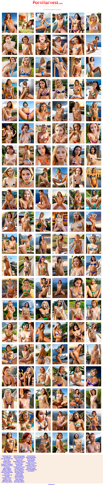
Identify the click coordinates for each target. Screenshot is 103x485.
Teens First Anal (19, 477)
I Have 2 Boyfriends (31, 469)
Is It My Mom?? (19, 463)
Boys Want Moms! (19, 482)
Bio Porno (31, 461)
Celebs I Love (7, 479)
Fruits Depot (7, 463)
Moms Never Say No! (19, 461)
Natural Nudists (19, 476)
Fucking (7, 476)
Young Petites (19, 464)
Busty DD (19, 465)
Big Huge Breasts (31, 457)
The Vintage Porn (19, 469)
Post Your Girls (19, 458)
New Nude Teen (6, 456)
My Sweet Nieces (7, 471)
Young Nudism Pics (19, 457)
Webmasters (51, 484)
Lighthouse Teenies (7, 465)
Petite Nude (19, 473)
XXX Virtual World (7, 482)
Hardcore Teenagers (7, 464)
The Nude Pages (19, 472)
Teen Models (7, 457)
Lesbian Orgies (19, 468)
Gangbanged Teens (19, 467)
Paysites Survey (7, 477)
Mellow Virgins (7, 469)
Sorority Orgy (31, 456)
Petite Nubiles (19, 475)
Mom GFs (7, 473)
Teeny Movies (31, 458)
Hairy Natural (19, 479)
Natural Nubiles (19, 471)
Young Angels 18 (7, 475)
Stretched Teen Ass (31, 465)
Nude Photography (19, 456)
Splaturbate (19, 460)
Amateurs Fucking (31, 463)
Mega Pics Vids (7, 480)
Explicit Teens (7, 461)
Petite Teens (31, 464)
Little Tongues (7, 468)
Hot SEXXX (31, 471)
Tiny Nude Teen (31, 467)
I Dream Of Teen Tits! (7, 458)
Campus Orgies (31, 468)
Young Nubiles (31, 460)
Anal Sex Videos (19, 480)
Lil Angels (7, 467)
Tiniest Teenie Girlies (7, 472)
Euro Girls (7, 460)
